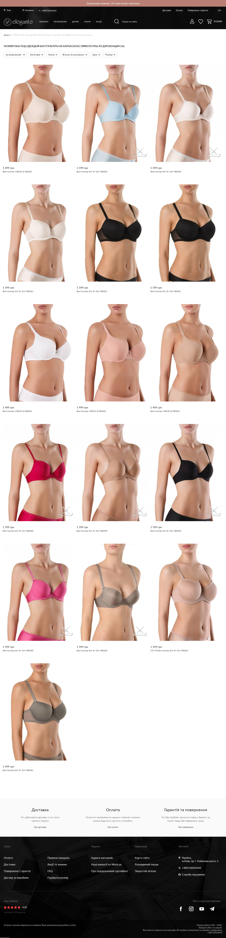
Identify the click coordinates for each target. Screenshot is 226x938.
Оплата (179, 10)
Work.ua (116, 864)
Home (87, 21)
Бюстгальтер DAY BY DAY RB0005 (92, 171)
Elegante (95, 846)
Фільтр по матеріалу (73, 54)
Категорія (35, 54)
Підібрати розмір (57, 877)
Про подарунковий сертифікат (109, 870)
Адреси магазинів (102, 857)
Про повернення (185, 827)
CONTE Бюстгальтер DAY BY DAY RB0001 (169, 650)
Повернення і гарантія (198, 10)
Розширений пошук (146, 864)
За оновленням (14, 54)
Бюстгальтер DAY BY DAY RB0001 (18, 291)
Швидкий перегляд (36, 150)
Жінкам (43, 21)
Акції (99, 21)
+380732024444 (48, 10)
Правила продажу (58, 857)
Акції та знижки (57, 864)
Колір (51, 54)
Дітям (75, 21)
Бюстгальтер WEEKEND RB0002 (17, 171)
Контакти (183, 846)
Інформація (141, 846)
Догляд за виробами (16, 877)
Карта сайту (142, 857)
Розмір (109, 54)
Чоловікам (60, 21)
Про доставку (40, 827)
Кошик (218, 21)
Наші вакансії (99, 864)
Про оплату (113, 827)
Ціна (94, 54)
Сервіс (7, 846)
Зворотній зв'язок (145, 870)
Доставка (166, 10)
